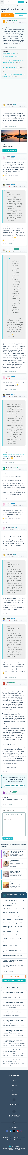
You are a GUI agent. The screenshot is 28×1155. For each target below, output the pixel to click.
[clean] (4, 816)
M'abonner (20, 15)
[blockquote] (9, 814)
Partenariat (14, 1095)
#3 (24, 158)
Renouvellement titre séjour (9, 67)
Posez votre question (14, 976)
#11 (24, 556)
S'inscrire (21, 2)
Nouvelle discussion (7, 15)
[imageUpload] (13, 814)
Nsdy (7, 682)
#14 (24, 793)
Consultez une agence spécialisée (14, 785)
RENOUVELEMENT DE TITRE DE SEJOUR (12, 70)
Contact (14, 1080)
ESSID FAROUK (9, 249)
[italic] (6, 814)
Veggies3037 (9, 104)
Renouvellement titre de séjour (10, 56)
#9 (24, 505)
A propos (14, 1090)
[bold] (4, 814)
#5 (24, 251)
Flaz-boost (8, 20)
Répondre (13, 47)
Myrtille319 (9, 527)
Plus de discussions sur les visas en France (14, 980)
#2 (24, 106)
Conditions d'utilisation (14, 1139)
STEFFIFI (8, 156)
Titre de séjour (6, 65)
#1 (24, 22)
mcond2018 (9, 467)
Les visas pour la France (8, 53)
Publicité (14, 1085)
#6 (24, 378)
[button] (22, 814)
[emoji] (15, 814)
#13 (24, 684)
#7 (24, 396)
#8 (24, 469)
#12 (24, 620)
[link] (11, 814)
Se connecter (14, 2)
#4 (24, 186)
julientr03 (8, 791)
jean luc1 (8, 184)
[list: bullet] (17, 814)
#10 (24, 529)
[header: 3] (19, 814)
